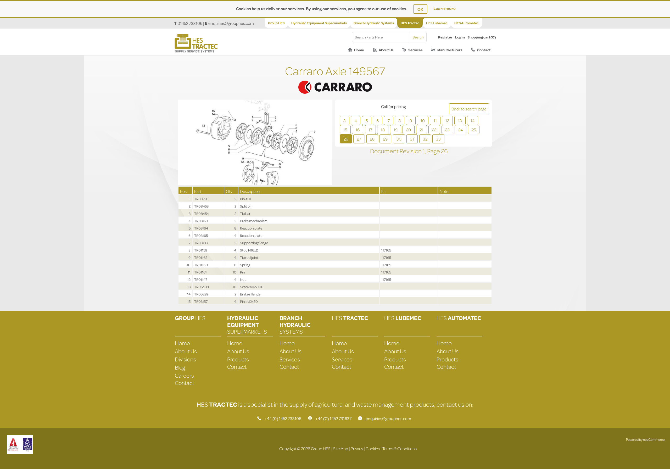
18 (383, 130)
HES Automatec (466, 23)
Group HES (276, 23)
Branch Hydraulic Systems (374, 23)
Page (434, 151)
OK (420, 9)
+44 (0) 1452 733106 (283, 418)
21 (421, 130)
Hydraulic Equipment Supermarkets (319, 23)
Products (238, 359)
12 (447, 121)
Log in (460, 37)
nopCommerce (654, 439)
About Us (386, 50)
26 (346, 139)
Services (415, 50)
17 (370, 130)
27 (359, 139)
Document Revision (396, 151)
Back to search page (468, 109)
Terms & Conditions (399, 448)
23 (447, 130)
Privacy (357, 448)
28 (372, 139)
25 (474, 130)
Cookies (373, 448)
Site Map (340, 448)
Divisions (185, 359)
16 (358, 130)
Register (445, 37)
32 (425, 139)
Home (359, 50)
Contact (484, 50)
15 (345, 130)
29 (385, 139)
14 (472, 121)
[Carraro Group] (335, 80)
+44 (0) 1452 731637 (333, 418)
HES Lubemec (437, 23)
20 (408, 130)
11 (435, 121)
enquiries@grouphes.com (231, 23)
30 (399, 139)
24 (460, 130)
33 (438, 139)
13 (460, 121)
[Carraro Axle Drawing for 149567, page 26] (255, 143)
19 (396, 130)
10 (423, 121)
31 (412, 139)
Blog (180, 367)
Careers (184, 375)
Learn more (444, 8)
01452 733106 (189, 23)
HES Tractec (410, 23)
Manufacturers (449, 50)
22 (434, 130)
